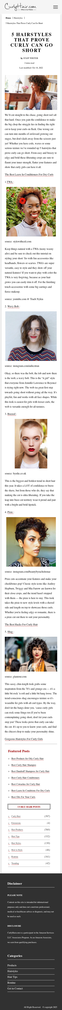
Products (12, 965)
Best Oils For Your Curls (23, 796)
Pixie (10, 512)
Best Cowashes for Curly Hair (25, 784)
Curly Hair (16, 816)
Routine (14, 856)
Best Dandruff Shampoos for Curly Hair (30, 771)
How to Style (16, 849)
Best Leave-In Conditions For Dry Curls (30, 790)
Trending (15, 863)
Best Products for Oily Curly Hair (27, 758)
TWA (10, 181)
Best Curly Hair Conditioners (25, 777)
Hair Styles (16, 843)
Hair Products (17, 829)
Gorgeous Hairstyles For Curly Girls (24, 739)
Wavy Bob (13, 306)
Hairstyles (12, 971)
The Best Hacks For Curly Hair (21, 624)
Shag (10, 631)
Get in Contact (15, 988)
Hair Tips (15, 836)
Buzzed (11, 413)
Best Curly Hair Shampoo (23, 764)
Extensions (16, 822)
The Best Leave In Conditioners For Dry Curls (29, 174)
